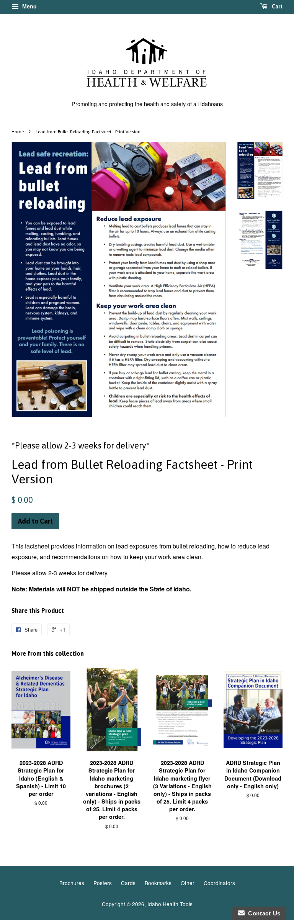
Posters (102, 883)
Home (17, 131)
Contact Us (263, 913)
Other (187, 883)
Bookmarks (158, 883)
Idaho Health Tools (170, 904)
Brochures (71, 883)
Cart (277, 6)
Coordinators (219, 883)
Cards (128, 883)
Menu (29, 6)
